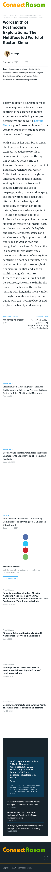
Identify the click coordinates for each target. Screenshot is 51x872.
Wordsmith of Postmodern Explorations (20, 79)
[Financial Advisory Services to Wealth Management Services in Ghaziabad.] (25, 652)
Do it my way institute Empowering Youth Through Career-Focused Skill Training (24, 706)
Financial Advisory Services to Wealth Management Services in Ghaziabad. (22, 634)
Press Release (8, 590)
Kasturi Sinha (34, 69)
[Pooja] (7, 54)
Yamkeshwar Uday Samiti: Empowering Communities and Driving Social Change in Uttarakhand (24, 521)
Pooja (12, 781)
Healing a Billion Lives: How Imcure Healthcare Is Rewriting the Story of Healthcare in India (22, 670)
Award (6, 515)
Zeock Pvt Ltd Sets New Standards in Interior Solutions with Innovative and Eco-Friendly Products (25, 455)
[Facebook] (25, 537)
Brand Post (14, 16)
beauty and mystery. (18, 69)
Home (5, 16)
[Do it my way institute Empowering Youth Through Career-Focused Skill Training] (25, 723)
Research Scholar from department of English (23, 72)
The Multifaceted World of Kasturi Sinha (20, 76)
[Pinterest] (25, 550)
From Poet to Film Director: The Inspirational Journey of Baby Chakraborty (38, 324)
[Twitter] (25, 543)
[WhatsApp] (25, 557)
